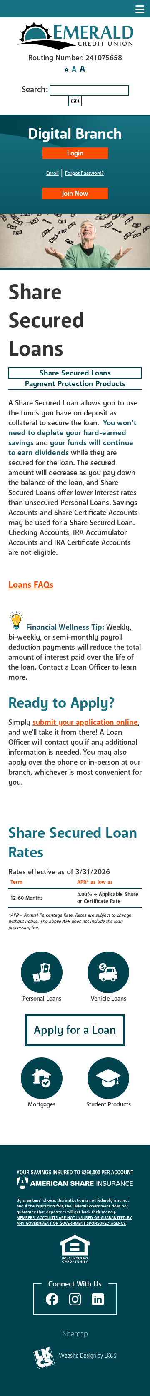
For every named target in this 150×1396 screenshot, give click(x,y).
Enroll (52, 173)
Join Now (75, 193)
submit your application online (85, 722)
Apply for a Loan (75, 1030)
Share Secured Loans (75, 373)
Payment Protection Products (75, 384)
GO (75, 101)
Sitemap (75, 1334)
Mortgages (41, 1105)
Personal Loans (41, 999)
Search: (36, 89)
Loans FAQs (30, 585)
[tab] (75, 373)
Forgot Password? (84, 173)
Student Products (108, 1105)
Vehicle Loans (108, 999)
